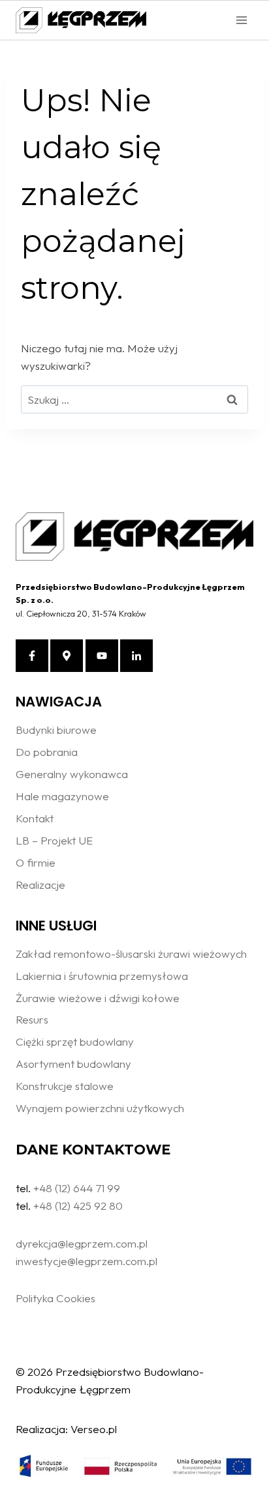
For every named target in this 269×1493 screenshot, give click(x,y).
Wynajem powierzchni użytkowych (100, 1108)
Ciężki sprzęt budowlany (75, 1041)
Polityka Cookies (55, 1298)
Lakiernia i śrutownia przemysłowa (102, 976)
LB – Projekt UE (54, 840)
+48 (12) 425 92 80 (78, 1205)
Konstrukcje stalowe (65, 1086)
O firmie (35, 862)
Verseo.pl (94, 1429)
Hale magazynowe (62, 796)
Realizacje (40, 884)
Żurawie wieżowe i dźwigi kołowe (98, 998)
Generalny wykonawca (72, 774)
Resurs (32, 1019)
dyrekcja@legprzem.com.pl (82, 1243)
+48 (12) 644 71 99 (76, 1188)
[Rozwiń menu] (241, 20)
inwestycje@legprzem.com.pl (86, 1261)
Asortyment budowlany (73, 1063)
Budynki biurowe (56, 729)
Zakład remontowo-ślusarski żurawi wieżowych (131, 953)
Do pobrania (47, 752)
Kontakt (35, 818)
